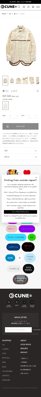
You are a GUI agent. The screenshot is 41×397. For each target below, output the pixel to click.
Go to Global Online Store (20, 212)
